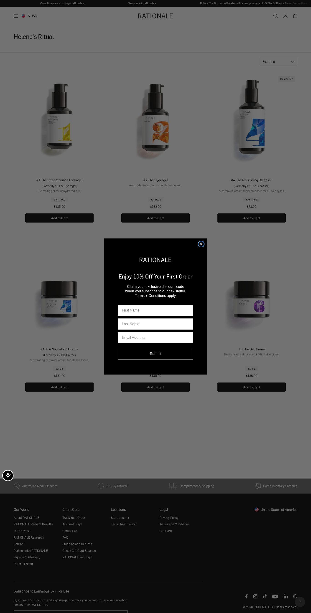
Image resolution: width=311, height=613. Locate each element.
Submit (155, 354)
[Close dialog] (201, 244)
